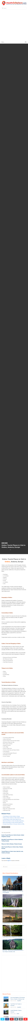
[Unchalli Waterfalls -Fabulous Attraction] (6, 1010)
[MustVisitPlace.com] (14, 3)
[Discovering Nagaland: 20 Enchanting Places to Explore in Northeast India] (6, 997)
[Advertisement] (14, 26)
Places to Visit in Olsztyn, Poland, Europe (12, 844)
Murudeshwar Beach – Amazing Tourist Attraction (12, 923)
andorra (3, 827)
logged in (9, 860)
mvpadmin (19, 1000)
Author (18, 1013)
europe (8, 827)
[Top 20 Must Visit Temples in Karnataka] (6, 1003)
